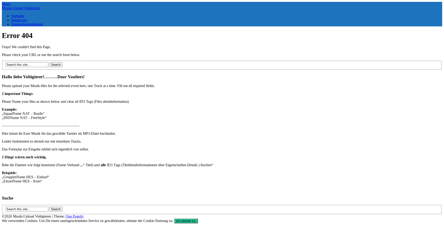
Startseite (17, 16)
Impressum (19, 20)
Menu (6, 4)
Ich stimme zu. (186, 221)
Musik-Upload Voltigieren (21, 8)
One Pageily (75, 216)
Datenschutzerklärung (27, 24)
